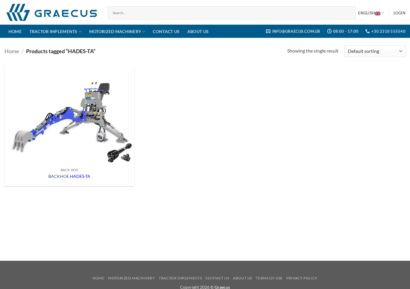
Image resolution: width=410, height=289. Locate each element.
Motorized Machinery (115, 31)
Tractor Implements (53, 31)
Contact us (166, 31)
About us (198, 31)
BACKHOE (69, 176)
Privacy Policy (302, 278)
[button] (399, 13)
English (366, 13)
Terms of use (269, 278)
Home (15, 31)
